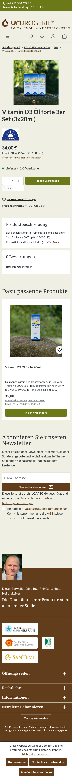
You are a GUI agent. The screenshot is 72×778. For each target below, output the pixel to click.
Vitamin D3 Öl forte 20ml (23, 367)
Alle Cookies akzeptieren (36, 772)
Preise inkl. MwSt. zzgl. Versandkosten (21, 157)
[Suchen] (30, 37)
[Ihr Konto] (53, 37)
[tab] (36, 237)
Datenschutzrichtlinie (34, 498)
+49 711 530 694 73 (18, 3)
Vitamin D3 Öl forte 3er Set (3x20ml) (21, 50)
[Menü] (7, 37)
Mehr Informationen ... (36, 754)
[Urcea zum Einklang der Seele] (48, 643)
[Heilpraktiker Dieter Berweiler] (20, 629)
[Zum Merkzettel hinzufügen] (60, 350)
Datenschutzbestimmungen (43, 508)
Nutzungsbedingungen (17, 503)
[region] (36, 82)
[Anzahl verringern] (7, 181)
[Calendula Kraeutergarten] (20, 643)
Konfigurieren (17, 762)
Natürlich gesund (11, 47)
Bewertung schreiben (19, 266)
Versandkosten (59, 726)
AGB (50, 513)
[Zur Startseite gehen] (36, 24)
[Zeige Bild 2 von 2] (38, 102)
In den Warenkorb (47, 180)
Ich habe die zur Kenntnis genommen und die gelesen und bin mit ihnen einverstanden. (37, 513)
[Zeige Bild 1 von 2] (34, 102)
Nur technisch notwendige (48, 762)
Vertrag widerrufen (36, 718)
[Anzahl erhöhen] (19, 181)
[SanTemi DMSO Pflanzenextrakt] (20, 657)
